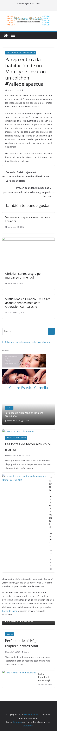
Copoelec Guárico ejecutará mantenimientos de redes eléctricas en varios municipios (27, 176)
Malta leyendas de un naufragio (44, 675)
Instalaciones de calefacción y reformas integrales (26, 342)
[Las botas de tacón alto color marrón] (28, 430)
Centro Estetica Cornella (28, 387)
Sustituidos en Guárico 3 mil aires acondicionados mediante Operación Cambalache (27, 303)
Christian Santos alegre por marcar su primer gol (23, 275)
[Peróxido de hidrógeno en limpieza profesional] (28, 397)
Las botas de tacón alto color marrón (28, 445)
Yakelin (27, 454)
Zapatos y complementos (16, 436)
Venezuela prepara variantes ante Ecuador (27, 219)
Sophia (26, 420)
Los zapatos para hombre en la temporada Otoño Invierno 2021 (50, 510)
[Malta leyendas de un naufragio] (19, 678)
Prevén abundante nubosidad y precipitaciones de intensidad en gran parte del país (27, 192)
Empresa (9, 408)
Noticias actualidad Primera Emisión (20, 53)
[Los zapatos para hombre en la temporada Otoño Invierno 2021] (24, 522)
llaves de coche (9, 609)
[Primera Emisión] (5, 35)
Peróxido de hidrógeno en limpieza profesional (24, 414)
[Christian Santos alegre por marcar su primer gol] (28, 239)
